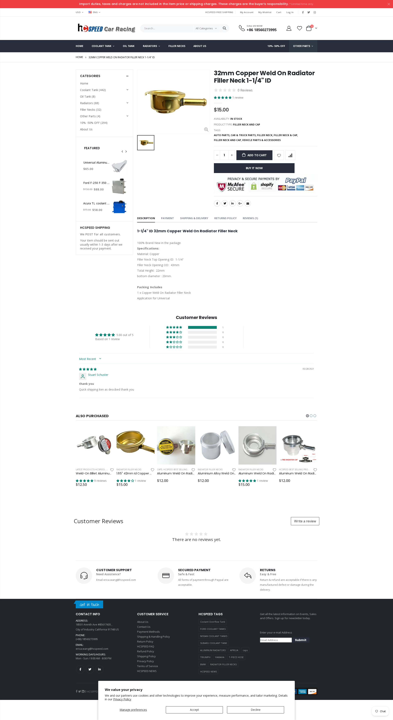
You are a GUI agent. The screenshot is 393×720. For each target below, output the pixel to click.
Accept (194, 710)
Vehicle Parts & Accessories (261, 140)
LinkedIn (232, 203)
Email (247, 203)
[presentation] (122, 151)
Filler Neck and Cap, (228, 140)
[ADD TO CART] (107, 433)
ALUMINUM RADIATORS (213, 650)
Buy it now (254, 168)
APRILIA (234, 650)
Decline (256, 710)
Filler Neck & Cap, (286, 135)
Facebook (217, 203)
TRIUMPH (205, 657)
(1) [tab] (250, 218)
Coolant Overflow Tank (212, 621)
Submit (300, 640)
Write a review (305, 521)
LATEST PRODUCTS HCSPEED (90, 469)
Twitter (224, 203)
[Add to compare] (290, 155)
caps (245, 650)
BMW (203, 664)
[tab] (146, 218)
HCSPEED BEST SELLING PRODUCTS (181, 469)
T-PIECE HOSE (236, 657)
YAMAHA (219, 657)
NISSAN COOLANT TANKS (213, 636)
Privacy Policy (122, 699)
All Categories (204, 28)
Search (224, 28)
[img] (88, 369)
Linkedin (99, 669)
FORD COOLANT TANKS (213, 628)
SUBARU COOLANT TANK (213, 643)
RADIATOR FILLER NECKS (223, 664)
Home (79, 57)
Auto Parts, (222, 135)
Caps (159, 469)
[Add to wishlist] (279, 155)
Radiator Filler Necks (128, 469)
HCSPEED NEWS (208, 671)
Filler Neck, (265, 135)
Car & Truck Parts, (244, 135)
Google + (240, 203)
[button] (223, 97)
